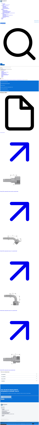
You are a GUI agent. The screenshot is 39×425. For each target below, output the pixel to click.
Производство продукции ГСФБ (6, 4)
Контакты (3, 415)
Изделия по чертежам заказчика (6, 8)
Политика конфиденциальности (6, 12)
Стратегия (2, 71)
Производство (4, 17)
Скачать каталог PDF (2, 132)
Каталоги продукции (3, 72)
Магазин (2, 18)
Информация (2, 9)
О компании (4, 3)
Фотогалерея (2, 13)
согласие (3, 69)
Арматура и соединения (5, 7)
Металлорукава (4, 6)
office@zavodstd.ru (36, 20)
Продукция (2, 5)
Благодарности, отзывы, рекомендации (7, 11)
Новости (2, 75)
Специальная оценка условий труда (5, 74)
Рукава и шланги (4, 15)
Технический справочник (5, 10)
